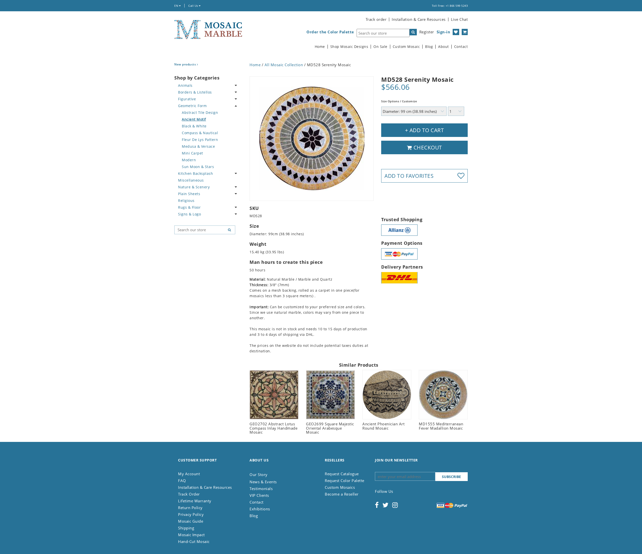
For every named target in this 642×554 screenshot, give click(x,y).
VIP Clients (259, 495)
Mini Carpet (192, 153)
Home (320, 46)
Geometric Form (192, 106)
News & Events (263, 481)
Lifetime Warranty (194, 500)
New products (185, 64)
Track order (376, 19)
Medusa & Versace (198, 146)
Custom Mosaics (340, 487)
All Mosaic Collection (284, 64)
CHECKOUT (427, 147)
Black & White (194, 126)
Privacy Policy (191, 514)
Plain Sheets (189, 194)
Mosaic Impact (191, 534)
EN (176, 6)
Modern (189, 160)
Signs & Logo (189, 214)
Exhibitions (260, 508)
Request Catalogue (342, 473)
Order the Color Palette (330, 32)
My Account (189, 473)
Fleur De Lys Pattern (200, 139)
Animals (185, 85)
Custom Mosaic (406, 46)
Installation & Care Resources (419, 19)
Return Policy (190, 507)
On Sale (380, 46)
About (443, 46)
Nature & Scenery (194, 187)
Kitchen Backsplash (195, 173)
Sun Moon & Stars (198, 167)
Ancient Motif (194, 119)
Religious (186, 200)
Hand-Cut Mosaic (194, 541)
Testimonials (261, 488)
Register (426, 31)
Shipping (186, 527)
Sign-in (443, 31)
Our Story (259, 474)
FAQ (182, 480)
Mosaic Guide (190, 521)
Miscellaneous (191, 180)
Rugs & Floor (189, 207)
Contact (461, 46)
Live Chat (459, 19)
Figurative (187, 99)
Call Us (193, 6)
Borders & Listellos (195, 92)
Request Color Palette (344, 480)
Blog (429, 46)
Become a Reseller (342, 494)
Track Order (189, 494)
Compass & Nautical (200, 133)
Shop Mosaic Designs (349, 46)
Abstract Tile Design (200, 112)
